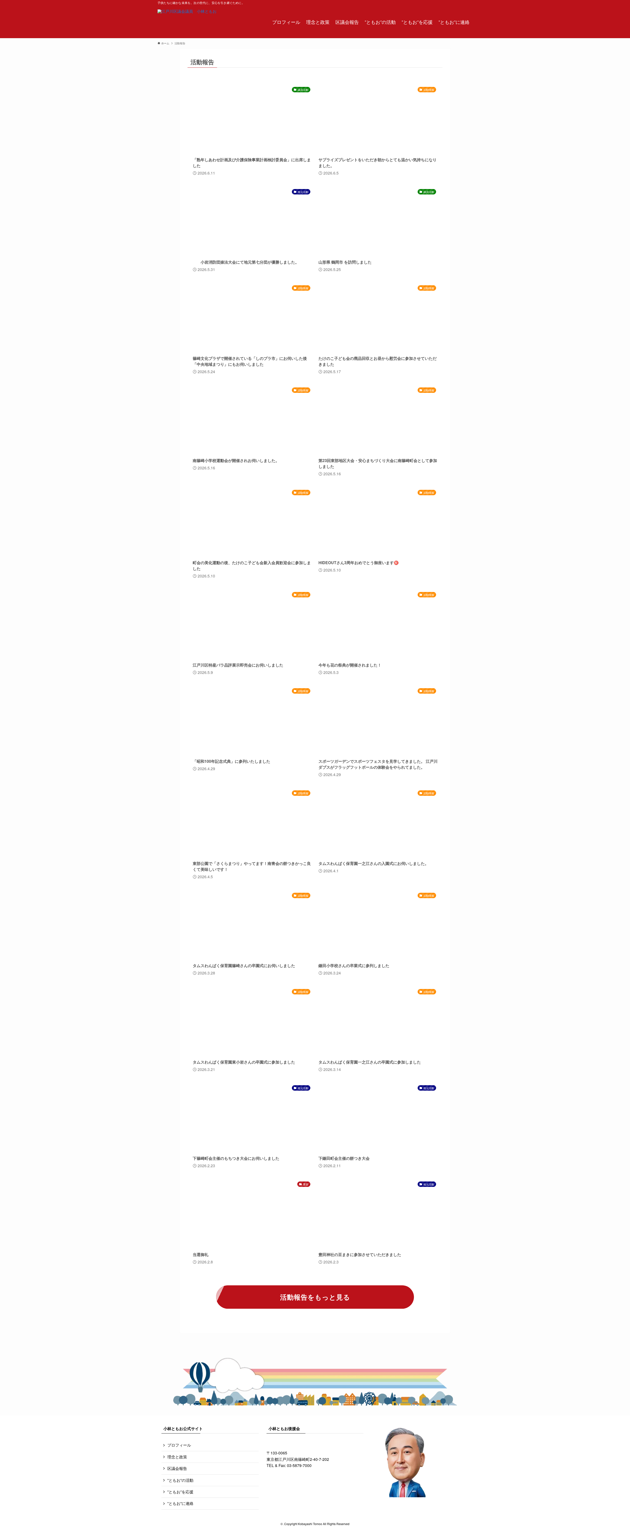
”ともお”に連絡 (180, 1503)
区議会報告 (177, 1468)
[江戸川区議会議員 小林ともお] (187, 21)
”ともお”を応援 (180, 1492)
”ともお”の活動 (180, 1480)
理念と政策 (177, 1457)
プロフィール (179, 1445)
